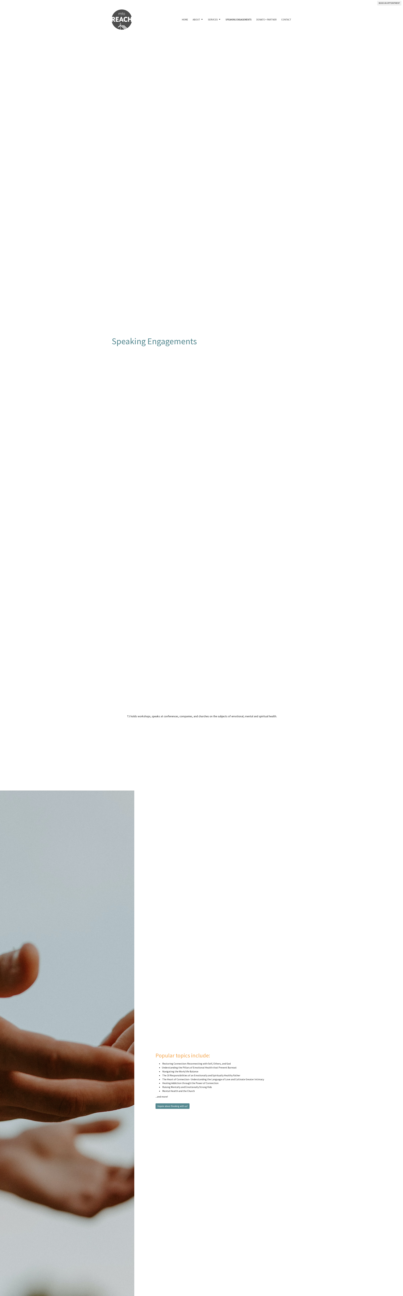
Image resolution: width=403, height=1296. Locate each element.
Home (185, 19)
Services (213, 19)
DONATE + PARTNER (266, 19)
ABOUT (196, 19)
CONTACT (286, 19)
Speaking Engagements (239, 19)
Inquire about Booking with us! (172, 1106)
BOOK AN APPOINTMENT (389, 3)
